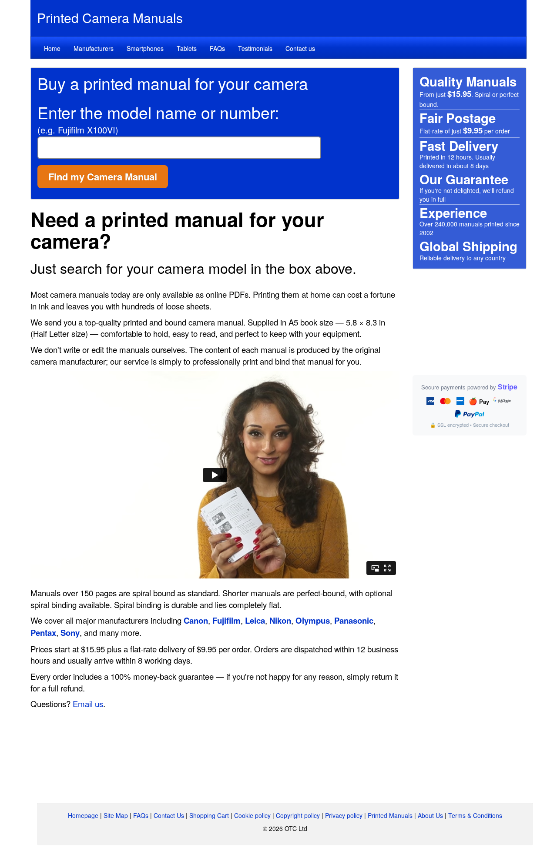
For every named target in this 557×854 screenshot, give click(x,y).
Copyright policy (298, 815)
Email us (88, 703)
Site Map (116, 815)
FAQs (217, 48)
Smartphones (145, 48)
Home (52, 48)
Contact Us (169, 815)
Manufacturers (94, 48)
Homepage (83, 815)
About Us (430, 815)
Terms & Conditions (475, 815)
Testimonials (255, 48)
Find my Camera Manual (102, 176)
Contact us (300, 48)
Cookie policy (252, 815)
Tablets (187, 48)
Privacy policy (343, 815)
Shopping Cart (209, 815)
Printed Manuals (390, 815)
